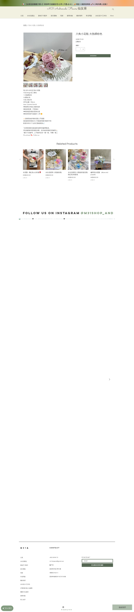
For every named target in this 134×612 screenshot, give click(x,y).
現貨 (21, 573)
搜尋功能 (23, 596)
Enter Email (85, 557)
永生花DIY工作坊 (25, 584)
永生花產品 (23, 561)
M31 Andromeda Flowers (62, 9)
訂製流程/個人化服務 (26, 588)
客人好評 (23, 599)
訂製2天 (78, 41)
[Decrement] (77, 49)
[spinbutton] (80, 49)
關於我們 (23, 580)
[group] (67, 165)
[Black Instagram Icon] (63, 607)
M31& (24, 548)
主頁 (21, 557)
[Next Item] (109, 379)
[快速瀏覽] (33, 159)
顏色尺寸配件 (24, 565)
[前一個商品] (20, 159)
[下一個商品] (114, 159)
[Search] (113, 9)
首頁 (24, 25)
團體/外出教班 (24, 592)
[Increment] (83, 49)
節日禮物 (23, 569)
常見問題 (23, 576)
